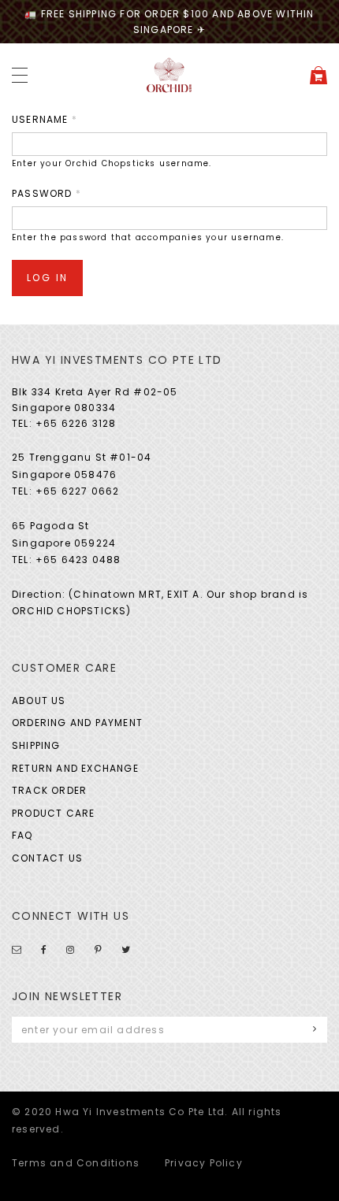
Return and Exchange (75, 768)
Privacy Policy (204, 1162)
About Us (39, 700)
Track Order (49, 790)
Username (44, 119)
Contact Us (47, 858)
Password (46, 193)
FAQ (22, 835)
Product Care (53, 813)
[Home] (169, 74)
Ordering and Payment (77, 722)
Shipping (36, 745)
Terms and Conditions (76, 1162)
